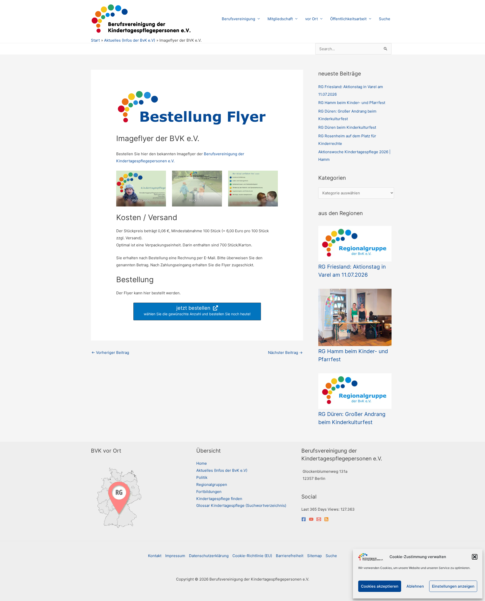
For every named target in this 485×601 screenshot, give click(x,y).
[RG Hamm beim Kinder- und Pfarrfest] (355, 317)
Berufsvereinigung (238, 18)
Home (201, 463)
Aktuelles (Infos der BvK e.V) (221, 470)
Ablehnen (415, 586)
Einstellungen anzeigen (453, 586)
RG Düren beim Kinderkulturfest (347, 127)
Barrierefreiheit (289, 555)
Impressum (175, 555)
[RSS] (326, 519)
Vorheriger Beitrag (110, 352)
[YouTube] (311, 519)
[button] (474, 556)
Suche (384, 18)
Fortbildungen (209, 491)
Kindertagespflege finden (219, 498)
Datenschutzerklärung (209, 555)
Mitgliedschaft (280, 18)
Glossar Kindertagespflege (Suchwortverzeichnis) (241, 505)
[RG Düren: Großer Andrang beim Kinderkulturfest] (355, 391)
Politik (201, 477)
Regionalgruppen (211, 484)
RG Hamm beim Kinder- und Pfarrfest (351, 102)
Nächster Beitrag (285, 352)
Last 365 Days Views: (321, 509)
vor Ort (311, 18)
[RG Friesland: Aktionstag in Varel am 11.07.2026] (355, 244)
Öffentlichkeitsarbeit (348, 18)
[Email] (319, 519)
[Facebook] (303, 519)
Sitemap (314, 555)
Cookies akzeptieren (379, 586)
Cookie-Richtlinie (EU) (252, 555)
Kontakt (154, 555)
